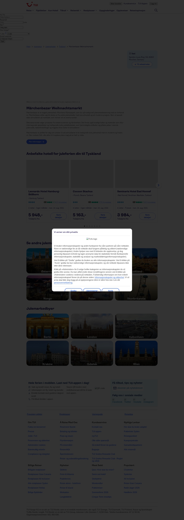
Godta (73, 290)
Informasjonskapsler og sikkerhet (109, 277)
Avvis (110, 290)
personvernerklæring (63, 283)
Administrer (92, 290)
